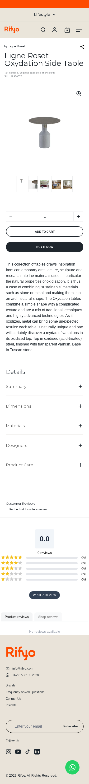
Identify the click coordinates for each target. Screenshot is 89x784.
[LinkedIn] (37, 751)
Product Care (19, 465)
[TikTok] (27, 751)
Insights (11, 705)
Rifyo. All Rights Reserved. (37, 775)
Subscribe (70, 726)
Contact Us (13, 698)
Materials (15, 425)
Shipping (24, 72)
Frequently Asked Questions (25, 692)
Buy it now (44, 247)
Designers (16, 445)
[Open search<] (43, 29)
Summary (16, 386)
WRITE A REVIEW (44, 595)
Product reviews (17, 617)
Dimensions (18, 406)
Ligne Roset (17, 46)
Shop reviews (48, 617)
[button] (78, 217)
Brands (10, 685)
